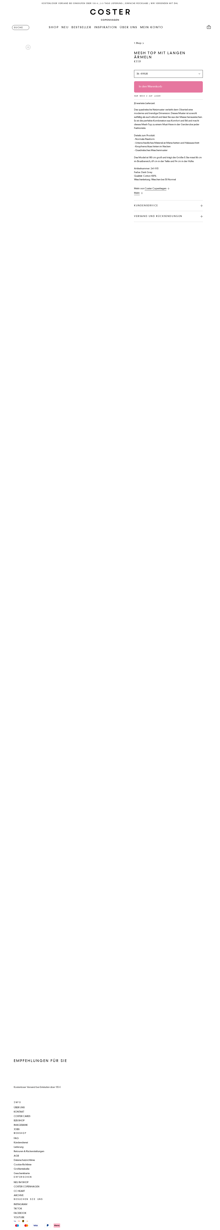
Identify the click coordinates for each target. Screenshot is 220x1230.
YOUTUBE (19, 1217)
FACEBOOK (20, 1213)
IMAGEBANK (21, 1125)
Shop (138, 43)
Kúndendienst (21, 1143)
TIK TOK (18, 1209)
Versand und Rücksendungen (158, 216)
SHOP (54, 27)
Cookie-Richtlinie (22, 1165)
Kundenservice (146, 206)
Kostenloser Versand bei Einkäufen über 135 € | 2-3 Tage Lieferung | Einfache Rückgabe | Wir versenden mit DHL (110, 3)
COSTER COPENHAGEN (26, 1187)
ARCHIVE (19, 1195)
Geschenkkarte (22, 1173)
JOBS (16, 1129)
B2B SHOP (19, 1121)
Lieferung (19, 1147)
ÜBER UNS (129, 27)
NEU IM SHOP (21, 1182)
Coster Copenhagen (155, 189)
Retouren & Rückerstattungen (29, 1151)
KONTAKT (19, 1112)
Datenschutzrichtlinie (24, 1160)
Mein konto (151, 27)
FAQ (16, 1138)
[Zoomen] (28, 47)
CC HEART (19, 1191)
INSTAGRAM (20, 1204)
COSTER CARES (22, 1116)
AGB (16, 1156)
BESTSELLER (81, 27)
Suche (18, 27)
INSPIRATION (105, 27)
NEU (65, 27)
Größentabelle (21, 1169)
